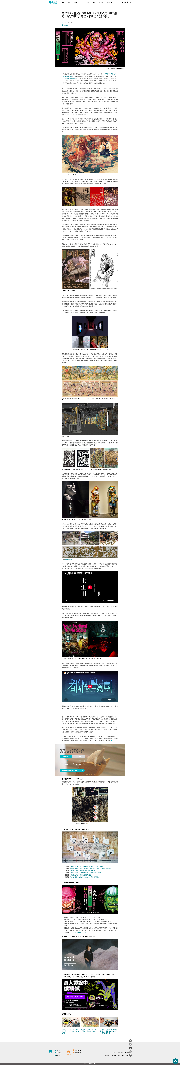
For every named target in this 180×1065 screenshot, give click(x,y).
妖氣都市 (66, 25)
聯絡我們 (58, 1055)
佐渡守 (65, 22)
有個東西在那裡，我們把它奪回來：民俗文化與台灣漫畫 (85, 873)
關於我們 (58, 1050)
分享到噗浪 (130, 1055)
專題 (94, 2)
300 (67, 761)
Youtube (128, 2)
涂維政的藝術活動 (69, 559)
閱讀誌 (51, 1052)
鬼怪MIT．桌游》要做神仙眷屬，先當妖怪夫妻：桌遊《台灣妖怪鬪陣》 (108, 1031)
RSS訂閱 (128, 1052)
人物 (81, 2)
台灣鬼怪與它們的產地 (70, 78)
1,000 (66, 765)
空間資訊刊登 (77, 1053)
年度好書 (109, 2)
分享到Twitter (130, 1044)
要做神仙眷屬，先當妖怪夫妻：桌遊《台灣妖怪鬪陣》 (84, 877)
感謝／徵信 (121, 1056)
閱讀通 (101, 2)
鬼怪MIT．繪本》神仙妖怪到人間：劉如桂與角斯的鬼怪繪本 (70, 1031)
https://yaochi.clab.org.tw (78, 932)
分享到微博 (130, 1048)
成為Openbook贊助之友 (69, 770)
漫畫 (88, 2)
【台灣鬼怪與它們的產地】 (72, 829)
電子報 (121, 1052)
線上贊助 (114, 1056)
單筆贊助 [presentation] (78, 757)
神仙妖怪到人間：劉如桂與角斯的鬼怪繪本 (81, 875)
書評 (63, 2)
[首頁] (53, 2)
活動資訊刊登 (77, 1050)
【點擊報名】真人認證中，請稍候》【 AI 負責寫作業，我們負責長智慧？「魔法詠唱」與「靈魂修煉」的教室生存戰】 (89, 975)
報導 (69, 2)
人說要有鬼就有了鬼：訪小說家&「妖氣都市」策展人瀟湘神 (86, 866)
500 (80, 761)
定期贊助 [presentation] (65, 757)
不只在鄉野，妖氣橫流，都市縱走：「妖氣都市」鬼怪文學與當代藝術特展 (90, 868)
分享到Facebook (130, 1040)
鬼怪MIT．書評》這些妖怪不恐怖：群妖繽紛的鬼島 (89, 1030)
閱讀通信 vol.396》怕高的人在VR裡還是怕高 (78, 936)
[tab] (66, 756)
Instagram (125, 2)
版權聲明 (58, 1053)
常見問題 (128, 1056)
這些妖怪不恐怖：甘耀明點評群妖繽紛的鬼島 (82, 871)
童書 (75, 2)
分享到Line (130, 1051)
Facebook (123, 2)
